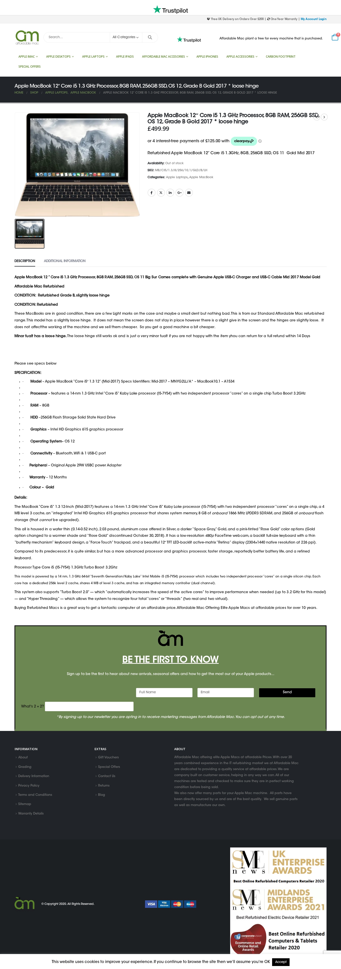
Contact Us (106, 776)
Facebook (152, 193)
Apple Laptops (93, 56)
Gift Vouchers (108, 757)
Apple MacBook (201, 177)
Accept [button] (281, 962)
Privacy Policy (28, 785)
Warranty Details (31, 813)
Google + (179, 193)
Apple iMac (26, 56)
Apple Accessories (240, 56)
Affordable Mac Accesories (163, 56)
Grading (24, 767)
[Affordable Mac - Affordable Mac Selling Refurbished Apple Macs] (27, 37)
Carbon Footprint (281, 56)
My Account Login (314, 19)
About (23, 757)
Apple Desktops (58, 56)
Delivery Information (33, 776)
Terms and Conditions (35, 795)
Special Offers (29, 66)
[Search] (150, 37)
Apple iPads (125, 56)
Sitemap (24, 804)
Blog (101, 795)
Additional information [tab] (65, 261)
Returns (104, 785)
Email (189, 193)
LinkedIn (170, 193)
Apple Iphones (207, 56)
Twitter (161, 193)
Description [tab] (24, 261)
